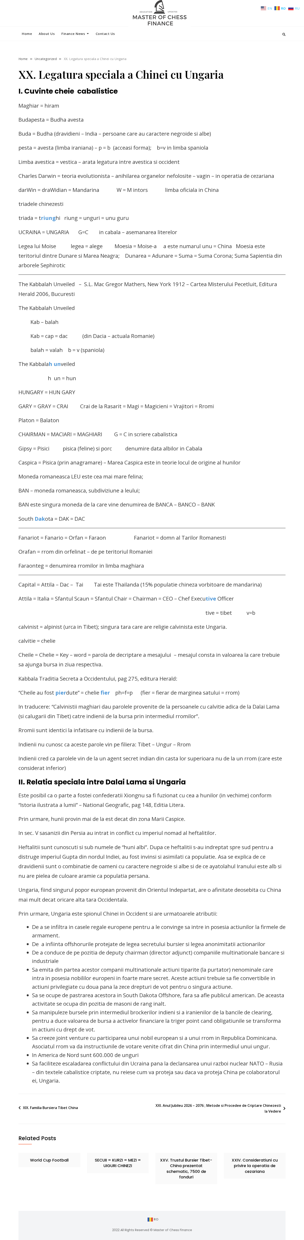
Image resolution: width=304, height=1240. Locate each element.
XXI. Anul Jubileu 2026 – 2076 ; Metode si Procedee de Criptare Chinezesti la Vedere (218, 1108)
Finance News (73, 33)
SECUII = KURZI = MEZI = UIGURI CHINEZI (118, 1162)
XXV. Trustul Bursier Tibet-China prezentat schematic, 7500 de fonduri (186, 1168)
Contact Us (105, 33)
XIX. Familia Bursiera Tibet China (50, 1107)
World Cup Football (49, 1160)
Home (27, 33)
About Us (47, 33)
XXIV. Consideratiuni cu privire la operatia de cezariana (255, 1165)
